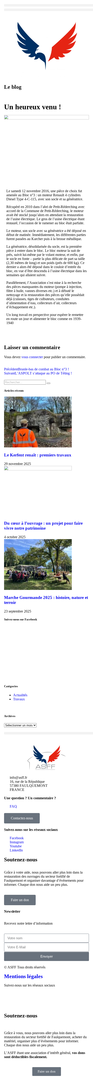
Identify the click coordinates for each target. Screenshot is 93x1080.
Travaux (19, 699)
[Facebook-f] (9, 997)
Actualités (20, 695)
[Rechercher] (48, 383)
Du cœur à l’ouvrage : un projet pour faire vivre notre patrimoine (43, 526)
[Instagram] (22, 997)
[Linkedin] (46, 997)
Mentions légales (23, 976)
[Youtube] (34, 997)
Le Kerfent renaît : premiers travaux (37, 455)
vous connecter (32, 357)
